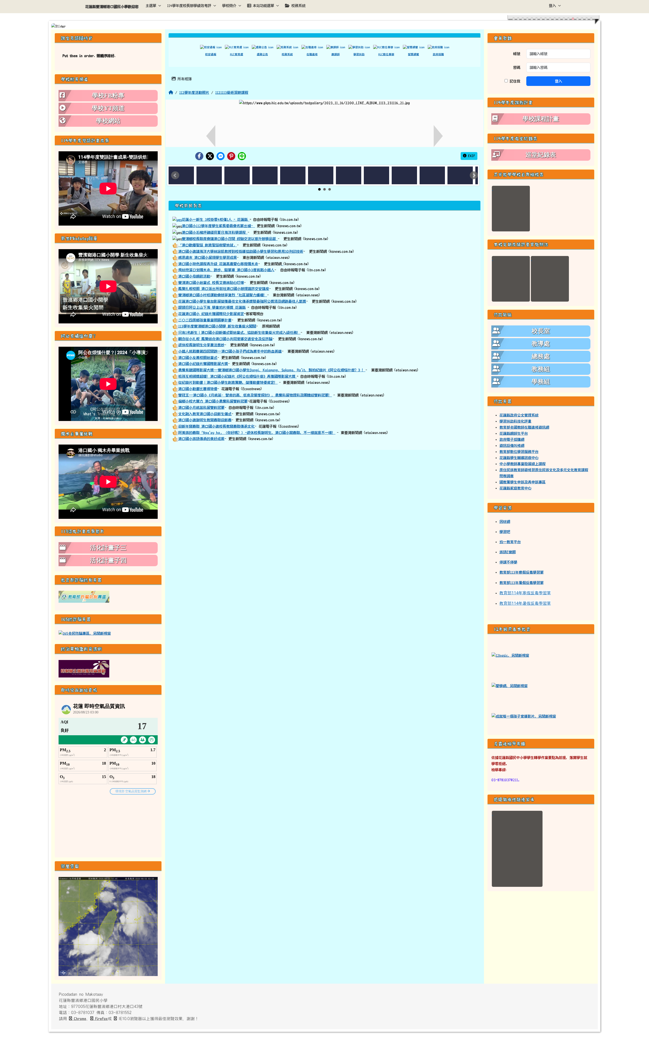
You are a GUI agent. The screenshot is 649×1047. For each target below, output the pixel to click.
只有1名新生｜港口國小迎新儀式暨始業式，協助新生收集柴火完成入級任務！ (239, 332)
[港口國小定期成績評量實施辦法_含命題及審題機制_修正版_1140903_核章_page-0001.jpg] (511, 279)
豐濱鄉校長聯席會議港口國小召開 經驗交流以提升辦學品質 (230, 239)
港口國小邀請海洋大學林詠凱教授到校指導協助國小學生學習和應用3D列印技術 (240, 251)
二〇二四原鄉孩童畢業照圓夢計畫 (204, 320)
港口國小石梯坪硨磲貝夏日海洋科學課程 (214, 232)
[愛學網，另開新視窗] (510, 685)
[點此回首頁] (324, 26)
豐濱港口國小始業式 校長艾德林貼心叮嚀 (211, 283)
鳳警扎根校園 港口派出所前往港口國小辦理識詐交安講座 (223, 289)
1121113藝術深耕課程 (231, 92)
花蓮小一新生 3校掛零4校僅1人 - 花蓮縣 (215, 219)
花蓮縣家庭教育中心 (515, 488)
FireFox (100, 1019)
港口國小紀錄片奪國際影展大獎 (203, 364)
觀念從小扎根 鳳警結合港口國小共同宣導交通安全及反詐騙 (225, 339)
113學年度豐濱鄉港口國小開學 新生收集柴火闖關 (217, 326)
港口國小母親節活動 (194, 276)
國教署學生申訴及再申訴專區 (522, 482)
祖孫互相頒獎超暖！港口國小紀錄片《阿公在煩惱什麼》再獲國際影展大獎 (237, 376)
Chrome (79, 1019)
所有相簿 (184, 79)
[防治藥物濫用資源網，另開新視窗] (84, 668)
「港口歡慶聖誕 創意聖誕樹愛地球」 (207, 245)
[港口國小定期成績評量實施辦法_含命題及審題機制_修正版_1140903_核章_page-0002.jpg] (550, 279)
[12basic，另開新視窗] (510, 655)
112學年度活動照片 (194, 92)
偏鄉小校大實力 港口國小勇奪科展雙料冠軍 (212, 401)
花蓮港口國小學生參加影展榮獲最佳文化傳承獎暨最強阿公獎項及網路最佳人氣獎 (242, 301)
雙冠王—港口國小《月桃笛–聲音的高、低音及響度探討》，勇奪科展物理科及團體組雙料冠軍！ (255, 395)
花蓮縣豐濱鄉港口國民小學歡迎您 (111, 7)
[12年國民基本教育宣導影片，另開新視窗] (524, 716)
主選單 (151, 6)
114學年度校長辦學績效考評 (189, 6)
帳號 (516, 54)
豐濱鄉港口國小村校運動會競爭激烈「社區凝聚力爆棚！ (222, 295)
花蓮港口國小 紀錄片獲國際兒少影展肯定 (211, 314)
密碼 (516, 67)
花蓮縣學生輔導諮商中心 (518, 458)
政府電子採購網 (511, 439)
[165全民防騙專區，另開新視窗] (85, 633)
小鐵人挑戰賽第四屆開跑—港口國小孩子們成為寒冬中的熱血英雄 (230, 351)
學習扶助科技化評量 (515, 421)
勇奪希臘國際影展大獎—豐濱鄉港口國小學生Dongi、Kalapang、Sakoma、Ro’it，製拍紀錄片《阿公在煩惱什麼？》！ (271, 370)
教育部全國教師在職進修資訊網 (524, 427)
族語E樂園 (507, 552)
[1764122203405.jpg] (511, 208)
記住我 (514, 81)
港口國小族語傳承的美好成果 (201, 439)
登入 (552, 6)
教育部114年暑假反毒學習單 (525, 603)
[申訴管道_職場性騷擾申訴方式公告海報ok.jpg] (517, 849)
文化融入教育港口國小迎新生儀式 (204, 414)
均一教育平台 (510, 542)
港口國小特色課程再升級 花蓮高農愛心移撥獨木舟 (218, 264)
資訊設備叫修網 (511, 446)
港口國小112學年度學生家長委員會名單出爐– (218, 226)
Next (474, 175)
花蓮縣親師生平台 (513, 433)
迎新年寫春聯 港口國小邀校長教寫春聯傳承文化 (216, 426)
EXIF (470, 156)
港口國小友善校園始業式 (197, 358)
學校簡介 (229, 6)
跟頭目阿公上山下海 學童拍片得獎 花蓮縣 (212, 307)
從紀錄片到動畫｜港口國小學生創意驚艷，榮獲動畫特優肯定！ (228, 382)
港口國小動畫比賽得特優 (197, 389)
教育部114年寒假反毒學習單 (525, 593)
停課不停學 (508, 562)
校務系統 (298, 6)
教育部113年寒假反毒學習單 (521, 572)
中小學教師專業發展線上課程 (522, 464)
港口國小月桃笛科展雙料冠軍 (201, 408)
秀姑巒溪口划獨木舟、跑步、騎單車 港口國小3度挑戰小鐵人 (226, 270)
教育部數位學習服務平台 (518, 452)
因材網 (504, 522)
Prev (175, 175)
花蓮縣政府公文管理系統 (518, 415)
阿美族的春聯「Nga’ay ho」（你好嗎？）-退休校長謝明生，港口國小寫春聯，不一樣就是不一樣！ (256, 433)
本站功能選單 (263, 6)
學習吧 (504, 532)
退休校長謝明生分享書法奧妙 (201, 345)
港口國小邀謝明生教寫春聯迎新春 (204, 420)
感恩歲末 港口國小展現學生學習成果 (207, 257)
